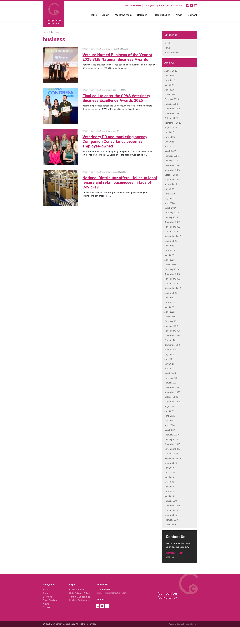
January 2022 (171, 326)
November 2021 (172, 335)
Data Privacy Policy (79, 593)
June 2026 (169, 80)
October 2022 (171, 283)
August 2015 (170, 515)
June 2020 (169, 415)
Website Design (176, 624)
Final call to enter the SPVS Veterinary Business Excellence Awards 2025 (116, 98)
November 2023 (172, 226)
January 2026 (171, 104)
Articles (168, 43)
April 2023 (169, 260)
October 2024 (171, 174)
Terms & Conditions (79, 596)
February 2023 (171, 269)
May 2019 (169, 477)
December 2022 (172, 274)
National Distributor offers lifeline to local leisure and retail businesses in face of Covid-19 (119, 182)
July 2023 (169, 245)
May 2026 (169, 85)
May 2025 (169, 141)
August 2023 (170, 241)
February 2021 (171, 378)
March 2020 (170, 430)
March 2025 (170, 151)
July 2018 (169, 486)
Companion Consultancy (100, 49)
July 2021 (169, 354)
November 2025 (172, 113)
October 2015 (171, 510)
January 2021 (171, 382)
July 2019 (169, 467)
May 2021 (169, 363)
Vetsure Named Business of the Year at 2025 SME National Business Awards (117, 57)
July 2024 (169, 189)
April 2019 (169, 482)
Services (142, 15)
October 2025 (171, 118)
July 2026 (169, 75)
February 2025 (171, 156)
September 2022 (172, 288)
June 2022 (169, 302)
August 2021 (170, 349)
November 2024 (172, 170)
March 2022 (170, 316)
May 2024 (169, 198)
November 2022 (172, 278)
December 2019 (172, 444)
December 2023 (172, 222)
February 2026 (171, 99)
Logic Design (191, 624)
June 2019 (169, 472)
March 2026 (170, 94)
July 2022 (169, 297)
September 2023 (172, 236)
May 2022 (169, 307)
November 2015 (172, 505)
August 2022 (170, 293)
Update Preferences (79, 600)
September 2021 (172, 345)
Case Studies (162, 15)
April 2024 (169, 203)
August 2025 (170, 127)
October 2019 (171, 453)
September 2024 (172, 179)
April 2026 (169, 89)
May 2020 (169, 420)
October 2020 (171, 397)
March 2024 (170, 208)
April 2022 (169, 312)
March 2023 (170, 264)
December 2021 (172, 330)
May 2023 (169, 255)
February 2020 (171, 434)
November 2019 (172, 449)
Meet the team (123, 15)
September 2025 (172, 122)
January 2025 (171, 160)
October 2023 (171, 231)
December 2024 (172, 165)
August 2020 (170, 406)
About (105, 15)
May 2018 (169, 496)
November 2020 (172, 392)
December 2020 (172, 387)
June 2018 (169, 491)
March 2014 (170, 524)
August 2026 (170, 70)
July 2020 (169, 411)
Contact (192, 15)
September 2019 (172, 458)
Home (93, 15)
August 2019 (170, 463)
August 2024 (170, 184)
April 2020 (169, 425)
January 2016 (171, 501)
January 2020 (171, 439)
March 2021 (170, 373)
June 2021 (169, 359)
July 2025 (169, 132)
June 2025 (169, 137)
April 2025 (169, 146)
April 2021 (169, 368)
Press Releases (172, 52)
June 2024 (169, 193)
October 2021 (171, 340)
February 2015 (171, 519)
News (179, 15)
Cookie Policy (76, 589)
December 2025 (172, 108)
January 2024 (171, 217)
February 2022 (171, 321)
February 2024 (171, 212)
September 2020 (172, 401)
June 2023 (169, 250)
